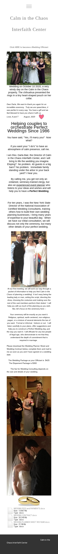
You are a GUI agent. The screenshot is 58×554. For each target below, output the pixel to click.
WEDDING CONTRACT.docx (25, 515)
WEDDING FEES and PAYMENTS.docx (29, 508)
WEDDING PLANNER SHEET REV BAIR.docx (32, 522)
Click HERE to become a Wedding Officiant (29, 47)
